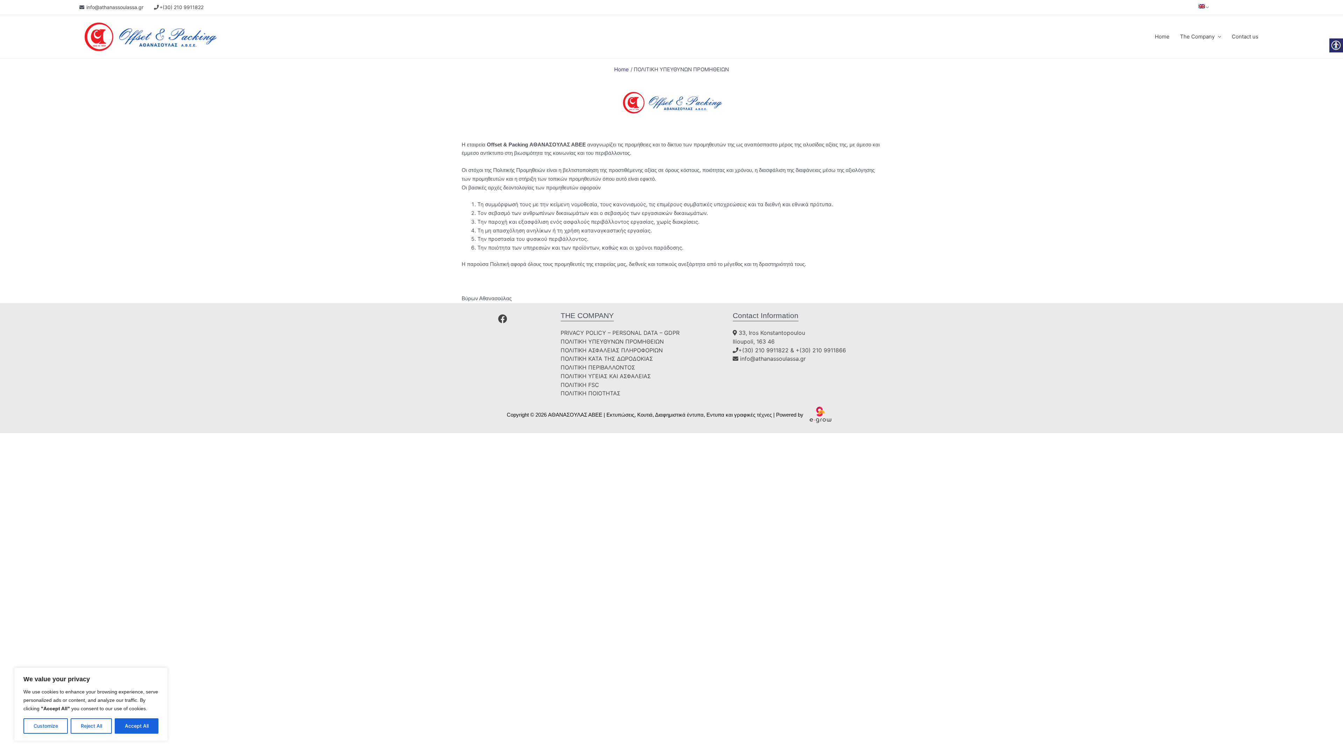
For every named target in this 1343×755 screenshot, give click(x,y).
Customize (46, 726)
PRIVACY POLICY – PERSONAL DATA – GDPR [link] (620, 332)
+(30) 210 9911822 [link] (181, 7)
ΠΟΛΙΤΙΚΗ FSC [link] (580, 384)
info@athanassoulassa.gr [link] (114, 7)
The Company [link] (1197, 36)
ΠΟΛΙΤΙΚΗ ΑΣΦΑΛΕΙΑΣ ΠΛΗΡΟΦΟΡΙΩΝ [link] (612, 350)
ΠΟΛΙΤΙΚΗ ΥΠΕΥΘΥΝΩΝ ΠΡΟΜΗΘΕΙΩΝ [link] (612, 341)
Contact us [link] (1245, 36)
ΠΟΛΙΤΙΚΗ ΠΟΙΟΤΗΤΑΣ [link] (590, 393)
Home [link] (1162, 36)
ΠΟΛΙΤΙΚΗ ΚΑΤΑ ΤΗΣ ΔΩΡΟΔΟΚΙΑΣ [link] (607, 358)
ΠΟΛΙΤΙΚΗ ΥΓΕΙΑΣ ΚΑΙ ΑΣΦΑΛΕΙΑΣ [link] (606, 376)
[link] (1202, 5)
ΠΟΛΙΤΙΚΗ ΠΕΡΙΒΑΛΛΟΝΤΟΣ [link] (598, 367)
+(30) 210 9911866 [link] (821, 350)
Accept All (137, 726)
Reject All (91, 726)
